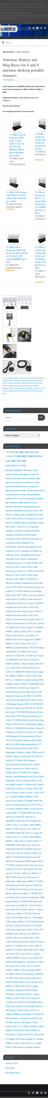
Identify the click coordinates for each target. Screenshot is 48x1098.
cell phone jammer (28, 380)
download (38, 383)
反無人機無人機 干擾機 (16, 461)
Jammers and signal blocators (11, 1091)
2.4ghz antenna (13, 378)
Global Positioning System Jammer (15, 386)
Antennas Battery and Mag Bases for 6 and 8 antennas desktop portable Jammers (23, 67)
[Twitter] (33, 28)
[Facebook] (29, 28)
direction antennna (27, 383)
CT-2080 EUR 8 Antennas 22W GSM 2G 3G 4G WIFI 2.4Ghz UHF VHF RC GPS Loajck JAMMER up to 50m (17, 255)
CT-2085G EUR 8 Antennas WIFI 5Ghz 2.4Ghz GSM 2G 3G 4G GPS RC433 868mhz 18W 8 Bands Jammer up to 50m (17, 145)
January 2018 (11, 1063)
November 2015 (13, 1073)
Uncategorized (8, 80)
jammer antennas (15, 388)
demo (5, 383)
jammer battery (27, 388)
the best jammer (37, 391)
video (4, 393)
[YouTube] (41, 28)
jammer (30, 386)
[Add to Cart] (9, 167)
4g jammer (33, 378)
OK (40, 417)
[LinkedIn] (45, 28)
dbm (40, 380)
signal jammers (25, 391)
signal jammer (14, 391)
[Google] (37, 28)
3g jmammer (23, 378)
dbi (37, 380)
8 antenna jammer (15, 380)
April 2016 (10, 1068)
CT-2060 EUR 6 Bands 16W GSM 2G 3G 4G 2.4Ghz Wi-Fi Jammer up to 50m (16, 197)
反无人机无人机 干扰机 (16, 465)
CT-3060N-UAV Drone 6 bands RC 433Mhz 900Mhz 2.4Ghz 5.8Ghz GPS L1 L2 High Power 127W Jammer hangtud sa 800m (25, 1043)
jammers (37, 388)
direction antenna (13, 383)
